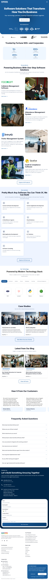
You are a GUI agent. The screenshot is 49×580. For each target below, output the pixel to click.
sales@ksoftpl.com (6, 572)
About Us (27, 547)
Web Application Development (6, 548)
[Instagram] (7, 540)
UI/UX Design (3, 550)
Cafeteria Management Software (31, 536)
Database (27, 281)
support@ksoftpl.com (7, 575)
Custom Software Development (7, 547)
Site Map (42, 578)
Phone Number (5, 509)
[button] (3, 511)
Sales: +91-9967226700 (7, 566)
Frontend (11, 281)
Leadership (27, 550)
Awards (26, 551)
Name (3, 500)
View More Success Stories (24, 339)
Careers (26, 548)
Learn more (4, 96)
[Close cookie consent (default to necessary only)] (46, 566)
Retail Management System (30, 539)
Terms (15, 521)
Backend (4, 281)
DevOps (33, 281)
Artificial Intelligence (41, 281)
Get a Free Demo (24, 524)
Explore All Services (24, 260)
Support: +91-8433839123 (7, 567)
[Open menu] (47, 2)
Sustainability (27, 556)
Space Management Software (30, 537)
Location (4, 517)
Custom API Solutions (5, 551)
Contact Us (27, 554)
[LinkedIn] (4, 540)
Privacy (12, 521)
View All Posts (24, 381)
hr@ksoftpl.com (5, 573)
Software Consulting (5, 553)
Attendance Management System (31, 540)
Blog (26, 553)
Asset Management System (30, 534)
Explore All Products (24, 182)
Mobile (16, 281)
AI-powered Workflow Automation (31, 542)
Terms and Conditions (36, 578)
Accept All (42, 574)
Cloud (21, 281)
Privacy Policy (41, 570)
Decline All (33, 574)
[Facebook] (2, 540)
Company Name (5, 513)
